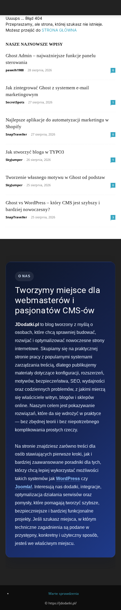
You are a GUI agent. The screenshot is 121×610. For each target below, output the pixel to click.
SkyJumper (14, 160)
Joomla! (23, 486)
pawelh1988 (15, 70)
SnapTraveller (16, 134)
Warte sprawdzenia (63, 593)
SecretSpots (15, 102)
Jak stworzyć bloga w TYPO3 (35, 152)
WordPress (68, 478)
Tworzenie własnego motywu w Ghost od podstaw (55, 177)
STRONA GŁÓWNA (59, 30)
